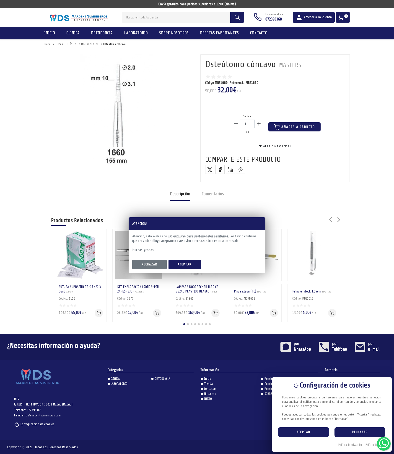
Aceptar (185, 264)
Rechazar (149, 264)
